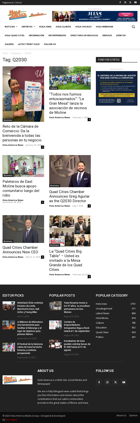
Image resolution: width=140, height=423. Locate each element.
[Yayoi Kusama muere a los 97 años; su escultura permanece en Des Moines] (55, 305)
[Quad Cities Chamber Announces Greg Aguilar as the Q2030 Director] (70, 171)
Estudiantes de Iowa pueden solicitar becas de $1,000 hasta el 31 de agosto (77, 345)
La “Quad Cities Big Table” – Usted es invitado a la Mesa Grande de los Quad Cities (65, 260)
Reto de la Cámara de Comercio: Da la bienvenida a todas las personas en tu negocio (22, 133)
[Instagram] (125, 3)
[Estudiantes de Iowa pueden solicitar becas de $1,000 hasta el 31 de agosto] (55, 344)
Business (8, 120)
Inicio (5, 53)
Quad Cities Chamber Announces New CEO (20, 249)
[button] (133, 26)
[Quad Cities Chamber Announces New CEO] (23, 229)
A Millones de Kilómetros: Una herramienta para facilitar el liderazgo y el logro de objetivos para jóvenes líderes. (30, 328)
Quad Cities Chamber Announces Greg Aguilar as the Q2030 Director (69, 196)
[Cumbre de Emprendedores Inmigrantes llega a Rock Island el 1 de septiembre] (55, 325)
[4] (94, 20)
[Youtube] (135, 3)
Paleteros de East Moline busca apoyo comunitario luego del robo (21, 188)
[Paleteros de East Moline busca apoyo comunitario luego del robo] (23, 166)
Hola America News (13, 145)
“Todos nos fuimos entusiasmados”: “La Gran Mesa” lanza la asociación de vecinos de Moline (68, 103)
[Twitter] (130, 3)
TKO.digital (11, 419)
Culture (53, 88)
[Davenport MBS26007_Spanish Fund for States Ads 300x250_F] (116, 104)
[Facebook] (120, 3)
